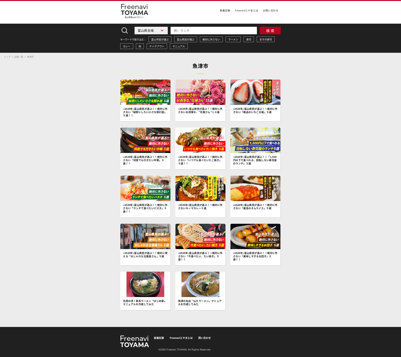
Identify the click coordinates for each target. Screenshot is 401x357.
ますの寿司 (265, 39)
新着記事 (225, 10)
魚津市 (30, 56)
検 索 (270, 30)
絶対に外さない (211, 39)
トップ (7, 56)
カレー (126, 46)
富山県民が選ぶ (185, 39)
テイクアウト (156, 46)
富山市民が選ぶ (160, 39)
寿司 (248, 39)
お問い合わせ (270, 10)
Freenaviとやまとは (246, 10)
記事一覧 (18, 56)
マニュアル (178, 46)
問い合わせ (204, 338)
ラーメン (233, 39)
